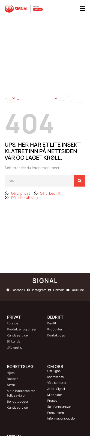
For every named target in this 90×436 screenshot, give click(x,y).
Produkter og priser (22, 329)
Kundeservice (17, 335)
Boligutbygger (18, 401)
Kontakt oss (56, 335)
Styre (11, 385)
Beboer (12, 379)
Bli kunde (14, 341)
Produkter (55, 329)
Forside (12, 323)
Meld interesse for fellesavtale (21, 393)
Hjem (11, 373)
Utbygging (15, 347)
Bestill (52, 323)
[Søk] (79, 181)
